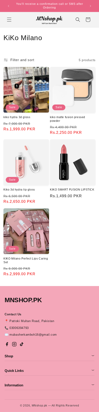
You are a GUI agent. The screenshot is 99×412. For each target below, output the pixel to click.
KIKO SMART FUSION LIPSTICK (72, 189)
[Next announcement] (90, 6)
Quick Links (49, 371)
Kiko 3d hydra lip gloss (19, 189)
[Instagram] (14, 344)
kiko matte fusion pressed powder (67, 119)
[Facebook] (7, 344)
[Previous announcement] (8, 6)
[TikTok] (21, 344)
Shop (49, 356)
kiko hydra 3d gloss (16, 117)
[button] (9, 20)
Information (49, 385)
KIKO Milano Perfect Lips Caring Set (25, 260)
